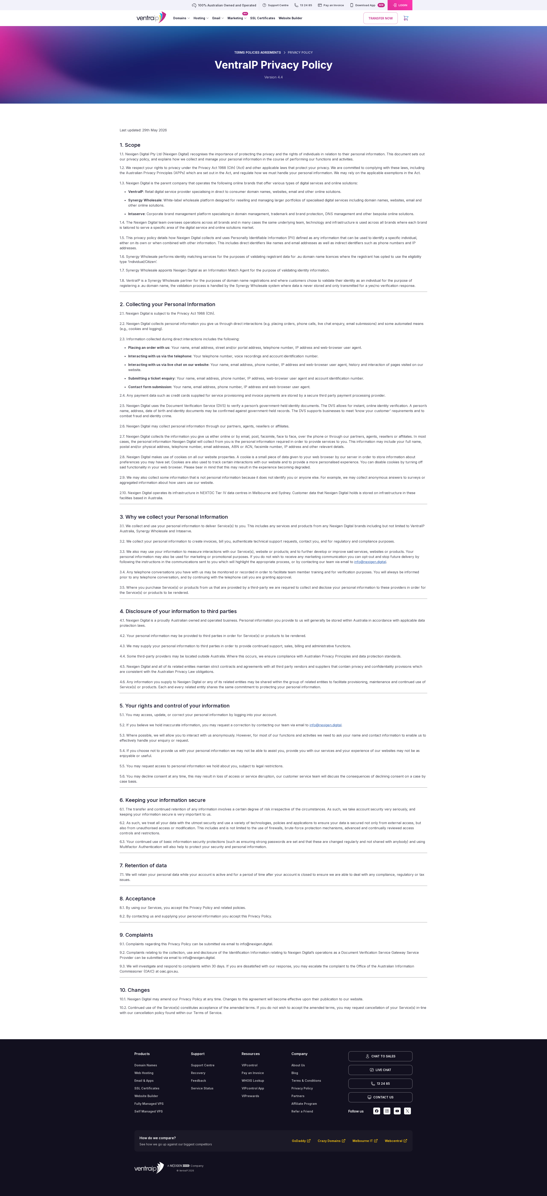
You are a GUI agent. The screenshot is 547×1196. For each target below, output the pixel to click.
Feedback (198, 1080)
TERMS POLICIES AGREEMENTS (257, 52)
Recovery (198, 1073)
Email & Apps (144, 1080)
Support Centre (203, 1065)
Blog (294, 1073)
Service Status (202, 1088)
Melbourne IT (363, 1141)
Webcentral (393, 1141)
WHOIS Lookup (253, 1080)
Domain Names (145, 1065)
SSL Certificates (146, 1088)
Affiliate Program (304, 1103)
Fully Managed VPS (149, 1103)
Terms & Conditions (306, 1080)
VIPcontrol (249, 1065)
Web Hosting (143, 1073)
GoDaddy (299, 1141)
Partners (297, 1096)
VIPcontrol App (253, 1088)
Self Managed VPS (148, 1111)
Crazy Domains (329, 1141)
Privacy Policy (302, 1088)
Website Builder (146, 1096)
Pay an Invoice (253, 1073)
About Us (298, 1065)
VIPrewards (250, 1096)
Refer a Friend (302, 1111)
